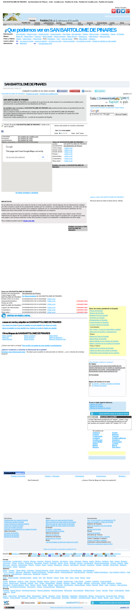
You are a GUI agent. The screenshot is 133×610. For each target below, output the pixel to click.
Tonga (13, 592)
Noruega (40, 561)
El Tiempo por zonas (99, 386)
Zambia (118, 583)
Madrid (95, 445)
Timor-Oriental (15, 598)
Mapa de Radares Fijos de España (99, 526)
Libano (56, 578)
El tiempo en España (97, 318)
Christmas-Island (84, 598)
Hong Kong (13, 596)
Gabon (73, 583)
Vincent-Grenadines (62, 570)
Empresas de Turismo (53, 538)
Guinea (52, 581)
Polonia (31, 565)
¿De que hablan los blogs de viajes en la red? (62, 542)
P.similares (51, 39)
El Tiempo (120, 34)
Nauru (127, 590)
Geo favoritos (76, 34)
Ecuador (34, 556)
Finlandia (53, 563)
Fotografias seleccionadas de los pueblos (104, 353)
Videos (18, 39)
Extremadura (117, 442)
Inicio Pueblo (20, 34)
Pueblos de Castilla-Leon (48, 94)
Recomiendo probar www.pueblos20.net (103, 371)
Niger (27, 585)
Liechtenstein (17, 561)
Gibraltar (106, 565)
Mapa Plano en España (98, 339)
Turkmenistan (56, 598)
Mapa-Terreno (72, 36)
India (122, 598)
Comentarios (79, 476)
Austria (91, 561)
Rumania (55, 561)
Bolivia (107, 554)
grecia (66, 563)
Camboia (41, 598)
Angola (5, 581)
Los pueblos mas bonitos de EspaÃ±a (20, 24)
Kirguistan (65, 598)
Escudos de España (11, 533)
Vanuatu (105, 590)
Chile (42, 554)
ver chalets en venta (84, 41)
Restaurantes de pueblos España (16, 520)
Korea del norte (111, 596)
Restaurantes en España (98, 320)
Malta (126, 563)
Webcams (23, 43)
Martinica (7, 574)
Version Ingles (30, 603)
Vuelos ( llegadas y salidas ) (97, 540)
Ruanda (59, 581)
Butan (29, 596)
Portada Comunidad (18, 476)
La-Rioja (115, 444)
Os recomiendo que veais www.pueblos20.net (105, 366)
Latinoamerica (49, 23)
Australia (6, 590)
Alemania (78, 561)
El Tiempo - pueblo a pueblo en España (106, 384)
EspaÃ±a (15, 554)
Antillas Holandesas (39, 572)
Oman (77, 578)
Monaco (33, 561)
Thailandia (22, 596)
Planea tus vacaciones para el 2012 (100, 544)
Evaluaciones (101, 476)
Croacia (21, 563)
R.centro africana (18, 585)
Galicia (95, 444)
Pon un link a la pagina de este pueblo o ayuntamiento (41, 345)
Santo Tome (58, 585)
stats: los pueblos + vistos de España (100, 522)
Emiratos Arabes (25, 578)
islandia (98, 565)
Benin (101, 585)
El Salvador (112, 556)
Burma (94, 598)
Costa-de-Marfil (105, 581)
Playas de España (96, 311)
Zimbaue (66, 583)
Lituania (26, 561)
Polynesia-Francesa (29, 590)
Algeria (46, 581)
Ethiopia (87, 583)
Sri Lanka (24, 598)
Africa (122, 23)
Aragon (115, 433)
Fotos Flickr (37, 39)
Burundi (95, 585)
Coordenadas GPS (45, 43)
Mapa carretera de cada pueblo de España (61, 522)
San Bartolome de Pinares (73, 146)
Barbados (27, 572)
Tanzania (23, 583)
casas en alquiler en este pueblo (30, 325)
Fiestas (85, 34)
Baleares (115, 434)
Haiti (128, 572)
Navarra (96, 447)
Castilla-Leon (97, 440)
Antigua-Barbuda (67, 572)
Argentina (79, 554)
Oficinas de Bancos (52, 535)
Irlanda (117, 561)
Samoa (117, 598)
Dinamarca (29, 563)
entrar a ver (69, 148)
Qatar (5, 578)
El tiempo (43, 24)
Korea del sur (100, 596)
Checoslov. (7, 563)
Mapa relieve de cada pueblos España (59, 520)
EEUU (5, 570)
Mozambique (50, 583)
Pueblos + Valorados (52, 476)
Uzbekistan (74, 596)
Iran (40, 578)
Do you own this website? (15, 157)
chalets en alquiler (50, 328)
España (37, 23)
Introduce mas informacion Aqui (13, 352)
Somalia (40, 581)
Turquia (38, 565)
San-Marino (74, 565)
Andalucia (96, 433)
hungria (79, 563)
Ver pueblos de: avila (25, 138)
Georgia (14, 565)
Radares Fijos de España (99, 315)
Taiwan (44, 596)
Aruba (51, 570)
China (58, 596)
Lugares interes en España (99, 325)
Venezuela (69, 554)
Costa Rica (117, 554)
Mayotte (5, 587)
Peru (59, 554)
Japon (5, 596)
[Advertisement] (66, 63)
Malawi (50, 585)
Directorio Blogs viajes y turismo (98, 537)
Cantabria (96, 438)
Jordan (35, 578)
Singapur (51, 596)
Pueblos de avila (32, 94)
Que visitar (67, 34)
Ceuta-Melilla (97, 442)
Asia (79, 23)
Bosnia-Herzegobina (102, 563)
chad (26, 581)
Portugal (48, 561)
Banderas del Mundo (11, 537)
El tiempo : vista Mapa (53, 529)
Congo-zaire (95, 583)
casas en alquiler (41, 41)
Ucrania (113, 563)
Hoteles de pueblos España (14, 522)
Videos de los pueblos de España (102, 348)
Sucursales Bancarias (120, 24)
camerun (20, 581)
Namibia (59, 583)
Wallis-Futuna (90, 590)
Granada (90, 572)
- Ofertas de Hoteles (96, 406)
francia (60, 563)
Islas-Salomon (78, 590)
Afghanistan (83, 596)
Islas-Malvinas (17, 574)
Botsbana (12, 581)
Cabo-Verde (78, 581)
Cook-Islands (119, 590)
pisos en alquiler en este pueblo (14, 328)
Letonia (50, 565)
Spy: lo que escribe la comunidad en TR (101, 520)
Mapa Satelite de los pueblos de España (104, 341)
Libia (106, 585)
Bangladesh (36, 596)
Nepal (48, 598)
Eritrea (88, 585)
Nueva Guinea (15, 590)
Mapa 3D (19, 36)
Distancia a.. (83, 36)
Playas (93, 24)
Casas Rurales (55, 34)
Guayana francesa (41, 570)
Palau (111, 590)
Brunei (82, 578)
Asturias (96, 434)
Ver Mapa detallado (29, 296)
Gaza (72, 578)
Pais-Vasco (116, 447)
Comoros (112, 585)
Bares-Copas (94, 34)
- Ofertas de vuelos (95, 404)
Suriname (30, 570)
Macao (100, 598)
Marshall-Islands (57, 590)
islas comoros (122, 585)
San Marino (64, 561)
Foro (58, 39)
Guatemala (89, 556)
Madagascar (60, 587)
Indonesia (32, 598)
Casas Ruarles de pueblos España (16, 524)
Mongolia (65, 596)
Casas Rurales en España (99, 322)
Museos (86, 24)
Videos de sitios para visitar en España (103, 350)
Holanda (73, 563)
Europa (59, 23)
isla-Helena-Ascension (18, 587)
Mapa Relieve (7, 339)
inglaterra (105, 561)
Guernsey (22, 567)
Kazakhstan (7, 561)
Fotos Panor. (27, 39)
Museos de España (97, 313)
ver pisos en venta (55, 41)
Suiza (71, 561)
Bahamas (19, 572)
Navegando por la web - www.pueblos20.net (104, 369)
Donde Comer (32, 34)
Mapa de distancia (55, 337)
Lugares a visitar (71, 24)
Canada (11, 570)
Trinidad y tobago (53, 572)
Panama (100, 556)
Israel (62, 578)
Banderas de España (11, 535)
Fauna (113, 34)
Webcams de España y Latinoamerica (103, 332)
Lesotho (88, 581)
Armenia (83, 565)
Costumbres (105, 34)
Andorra (120, 563)
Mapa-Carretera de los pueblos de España (105, 343)
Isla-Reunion (68, 585)
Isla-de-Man (114, 565)
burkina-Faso (68, 581)
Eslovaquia (38, 563)
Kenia (39, 585)
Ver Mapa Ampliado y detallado (26, 193)
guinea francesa (49, 587)
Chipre (14, 563)
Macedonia (58, 565)
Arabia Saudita (13, 578)
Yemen (41, 583)
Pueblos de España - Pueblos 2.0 (12, 88)
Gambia (80, 583)
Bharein (49, 578)
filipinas (91, 596)
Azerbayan (91, 565)
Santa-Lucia (27, 574)
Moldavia (123, 565)
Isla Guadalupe (88, 570)
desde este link (28, 221)
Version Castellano (48, 603)
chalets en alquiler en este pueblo (104, 41)
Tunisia (39, 587)
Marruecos (111, 583)
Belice (23, 570)
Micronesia (68, 590)
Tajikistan (74, 598)
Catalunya (116, 440)
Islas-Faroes (7, 567)
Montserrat (36, 574)
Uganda (30, 583)
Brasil (18, 570)
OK (43, 157)
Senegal (33, 581)
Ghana (103, 583)
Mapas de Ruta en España (99, 336)
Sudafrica (95, 581)
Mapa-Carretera (59, 36)
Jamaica (11, 572)
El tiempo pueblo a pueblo (55, 531)
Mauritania (6, 585)
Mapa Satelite (47, 36)
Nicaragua (55, 556)
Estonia (46, 563)
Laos (111, 598)
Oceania (90, 23)
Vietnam (6, 598)
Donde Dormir (44, 34)
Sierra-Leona (13, 583)
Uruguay (78, 556)
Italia (111, 561)
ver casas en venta (26, 41)
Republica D (97, 554)
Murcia (114, 445)
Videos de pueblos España (13, 526)
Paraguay (66, 556)
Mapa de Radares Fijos (57, 339)
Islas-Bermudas (79, 572)
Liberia (5, 583)
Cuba (87, 554)
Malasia (121, 596)
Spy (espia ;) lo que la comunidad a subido (105, 329)
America (69, 23)
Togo (36, 583)
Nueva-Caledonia (43, 590)
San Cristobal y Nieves (117, 572)
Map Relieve (93, 36)
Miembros (122, 476)
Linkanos (92, 39)
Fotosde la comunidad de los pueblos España (20, 529)
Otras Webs (83, 39)
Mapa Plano (28, 36)
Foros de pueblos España (13, 527)
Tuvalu (98, 590)
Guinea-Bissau (80, 585)
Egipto (44, 585)
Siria (66, 578)
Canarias (115, 436)
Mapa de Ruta (105, 36)
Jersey (15, 567)
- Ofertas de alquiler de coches (100, 408)
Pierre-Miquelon (76, 570)
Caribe (112, 23)
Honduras (43, 556)
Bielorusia (6, 565)
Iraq (44, 578)
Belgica (98, 561)
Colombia (51, 554)
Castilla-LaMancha (119, 438)
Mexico (34, 554)
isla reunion (31, 587)
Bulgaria (124, 561)
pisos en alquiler (69, 41)
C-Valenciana (97, 436)
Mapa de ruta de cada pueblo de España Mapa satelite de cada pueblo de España (60, 525)
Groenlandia (22, 565)
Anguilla (44, 574)
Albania (85, 561)
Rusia (44, 565)
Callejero (56, 24)
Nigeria (32, 585)
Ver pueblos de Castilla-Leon (28, 137)
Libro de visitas (67, 39)
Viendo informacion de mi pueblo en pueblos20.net (107, 368)
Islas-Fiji (7, 592)
